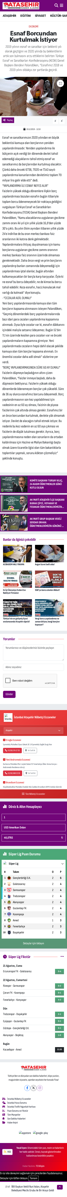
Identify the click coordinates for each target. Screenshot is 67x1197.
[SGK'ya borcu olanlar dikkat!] (49, 579)
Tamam (33, 1178)
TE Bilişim (40, 1166)
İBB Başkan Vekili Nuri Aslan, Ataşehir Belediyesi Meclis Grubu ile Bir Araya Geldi (32, 1188)
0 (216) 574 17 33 (14, 750)
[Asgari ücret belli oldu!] (49, 553)
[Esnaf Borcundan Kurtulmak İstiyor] (33, 96)
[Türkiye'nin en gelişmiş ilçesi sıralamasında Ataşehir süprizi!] (17, 607)
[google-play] (40, 1134)
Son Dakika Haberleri (16, 1118)
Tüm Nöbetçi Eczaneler (35, 793)
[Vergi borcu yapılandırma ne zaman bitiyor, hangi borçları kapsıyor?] (49, 607)
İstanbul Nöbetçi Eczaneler (19, 1098)
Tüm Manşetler (13, 1114)
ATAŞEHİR (9, 15)
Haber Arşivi (12, 1122)
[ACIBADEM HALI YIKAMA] (17, 553)
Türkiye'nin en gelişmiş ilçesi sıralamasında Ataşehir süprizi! (16, 620)
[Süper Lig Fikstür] (62, 957)
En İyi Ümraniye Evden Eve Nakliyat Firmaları (14, 592)
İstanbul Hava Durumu (17, 1102)
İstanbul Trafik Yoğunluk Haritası (21, 1106)
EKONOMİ (33, 26)
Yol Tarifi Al (31, 750)
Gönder (9, 694)
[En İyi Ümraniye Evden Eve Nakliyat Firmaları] (17, 579)
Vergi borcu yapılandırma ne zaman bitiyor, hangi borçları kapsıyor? (47, 621)
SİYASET (40, 15)
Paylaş (10, 120)
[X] (33, 1088)
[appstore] (25, 1134)
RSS (9, 1151)
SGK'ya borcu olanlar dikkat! (47, 590)
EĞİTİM (25, 15)
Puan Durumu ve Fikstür (17, 1110)
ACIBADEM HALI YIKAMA (13, 564)
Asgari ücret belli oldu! (44, 564)
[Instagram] (40, 1088)
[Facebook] (27, 1088)
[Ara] (56, 5)
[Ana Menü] (61, 5)
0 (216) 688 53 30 (14, 773)
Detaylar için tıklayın (33, 943)
